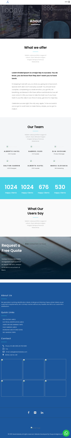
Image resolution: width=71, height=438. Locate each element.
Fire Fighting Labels (9, 319)
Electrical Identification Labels (13, 322)
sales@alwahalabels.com (18, 352)
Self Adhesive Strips (9, 332)
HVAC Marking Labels (10, 327)
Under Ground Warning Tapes (13, 325)
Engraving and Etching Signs (13, 330)
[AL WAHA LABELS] (27, 2)
